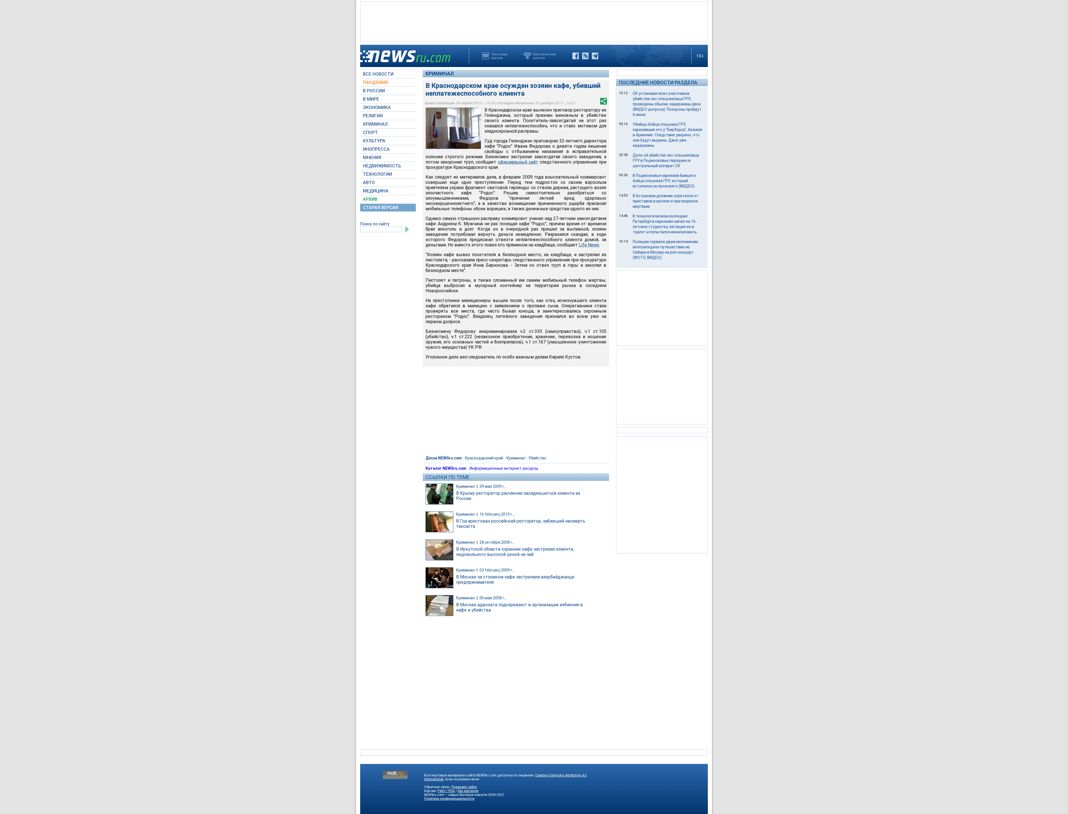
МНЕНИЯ (372, 157)
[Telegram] (595, 56)
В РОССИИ (374, 90)
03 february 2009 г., (496, 570)
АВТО (369, 182)
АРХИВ (370, 199)
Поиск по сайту (374, 224)
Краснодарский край (484, 458)
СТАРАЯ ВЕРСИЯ (380, 207)
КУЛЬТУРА (374, 140)
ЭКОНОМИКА (377, 107)
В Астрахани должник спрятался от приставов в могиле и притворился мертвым (665, 201)
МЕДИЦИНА (376, 191)
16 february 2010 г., (496, 514)
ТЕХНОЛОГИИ (377, 174)
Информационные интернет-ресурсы (503, 468)
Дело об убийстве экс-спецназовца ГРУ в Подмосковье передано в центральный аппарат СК (666, 160)
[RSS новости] (585, 56)
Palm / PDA (446, 791)
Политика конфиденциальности (449, 799)
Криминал (440, 73)
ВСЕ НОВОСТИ (378, 74)
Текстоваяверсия (499, 56)
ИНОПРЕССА (376, 149)
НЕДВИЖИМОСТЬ (382, 166)
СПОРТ (370, 132)
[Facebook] (575, 56)
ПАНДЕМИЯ (375, 82)
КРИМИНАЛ (375, 124)
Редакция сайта (464, 787)
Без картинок (468, 791)
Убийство (537, 458)
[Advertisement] (534, 21)
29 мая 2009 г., (492, 486)
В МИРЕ (371, 99)
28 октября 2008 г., (496, 542)
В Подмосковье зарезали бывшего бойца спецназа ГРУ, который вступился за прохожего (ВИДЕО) (664, 180)
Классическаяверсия (544, 56)
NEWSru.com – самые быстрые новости (455, 795)
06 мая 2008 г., (492, 598)
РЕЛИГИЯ (373, 115)
